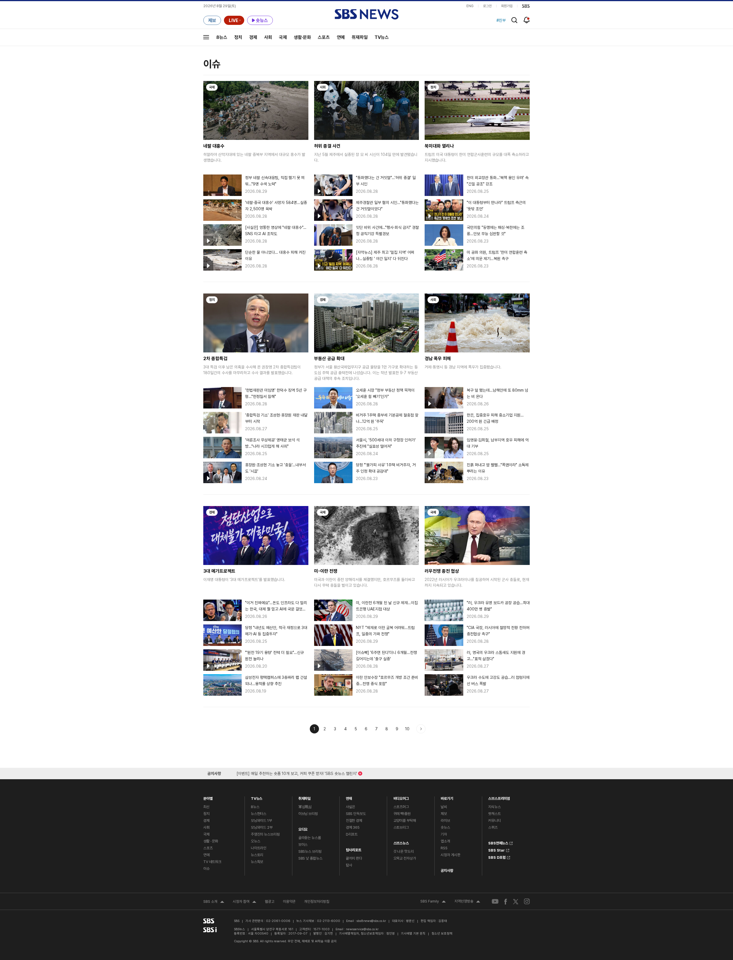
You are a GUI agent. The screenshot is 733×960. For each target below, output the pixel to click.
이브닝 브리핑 (308, 814)
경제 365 (353, 827)
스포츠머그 (401, 807)
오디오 (303, 828)
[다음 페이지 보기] (420, 728)
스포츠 (324, 37)
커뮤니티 (494, 820)
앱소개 (445, 841)
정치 (238, 37)
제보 (444, 814)
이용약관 (289, 901)
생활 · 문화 (210, 841)
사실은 (350, 807)
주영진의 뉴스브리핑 (265, 834)
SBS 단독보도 (356, 814)
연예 (341, 37)
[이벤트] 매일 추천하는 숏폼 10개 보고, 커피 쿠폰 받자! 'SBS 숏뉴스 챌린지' (297, 772)
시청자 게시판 (450, 855)
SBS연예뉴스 (498, 842)
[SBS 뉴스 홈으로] (367, 14)
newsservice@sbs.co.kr (362, 929)
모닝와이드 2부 (262, 827)
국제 (283, 37)
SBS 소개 (213, 902)
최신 (206, 807)
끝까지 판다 (354, 858)
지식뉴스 (494, 807)
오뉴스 (255, 841)
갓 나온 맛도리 (403, 851)
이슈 (206, 868)
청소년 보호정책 (441, 933)
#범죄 (501, 20)
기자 (444, 834)
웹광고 (269, 901)
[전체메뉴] (206, 37)
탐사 (349, 865)
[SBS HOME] (525, 6)
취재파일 (360, 37)
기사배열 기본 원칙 (413, 933)
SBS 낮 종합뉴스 (310, 858)
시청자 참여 (244, 902)
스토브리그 (401, 827)
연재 (349, 797)
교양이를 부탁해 (404, 820)
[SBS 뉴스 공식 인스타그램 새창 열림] (527, 901)
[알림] (527, 20)
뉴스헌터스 (258, 814)
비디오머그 (401, 797)
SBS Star (496, 849)
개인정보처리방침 (316, 901)
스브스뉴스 (401, 841)
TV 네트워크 (212, 862)
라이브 (445, 820)
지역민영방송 (467, 902)
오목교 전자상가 (404, 858)
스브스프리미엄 (499, 797)
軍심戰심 (305, 807)
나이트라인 (258, 848)
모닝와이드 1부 (261, 820)
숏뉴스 (445, 827)
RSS (444, 848)
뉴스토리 (257, 855)
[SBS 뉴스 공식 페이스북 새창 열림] (505, 901)
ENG (470, 6)
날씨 (444, 807)
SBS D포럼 (497, 857)
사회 (268, 37)
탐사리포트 (353, 848)
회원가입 (507, 6)
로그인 (487, 6)
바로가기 (447, 797)
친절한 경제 (354, 820)
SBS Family (433, 902)
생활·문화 (302, 37)
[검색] (514, 20)
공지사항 (447, 870)
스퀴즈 (493, 827)
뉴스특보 (257, 862)
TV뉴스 (382, 37)
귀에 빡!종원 (402, 814)
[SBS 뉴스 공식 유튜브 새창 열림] (495, 901)
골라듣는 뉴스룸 (309, 838)
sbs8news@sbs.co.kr (371, 921)
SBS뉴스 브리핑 (310, 851)
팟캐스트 (494, 814)
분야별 (208, 797)
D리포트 (352, 834)
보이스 (303, 844)
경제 (253, 37)
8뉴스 (221, 37)
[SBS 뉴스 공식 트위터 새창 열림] (515, 901)
